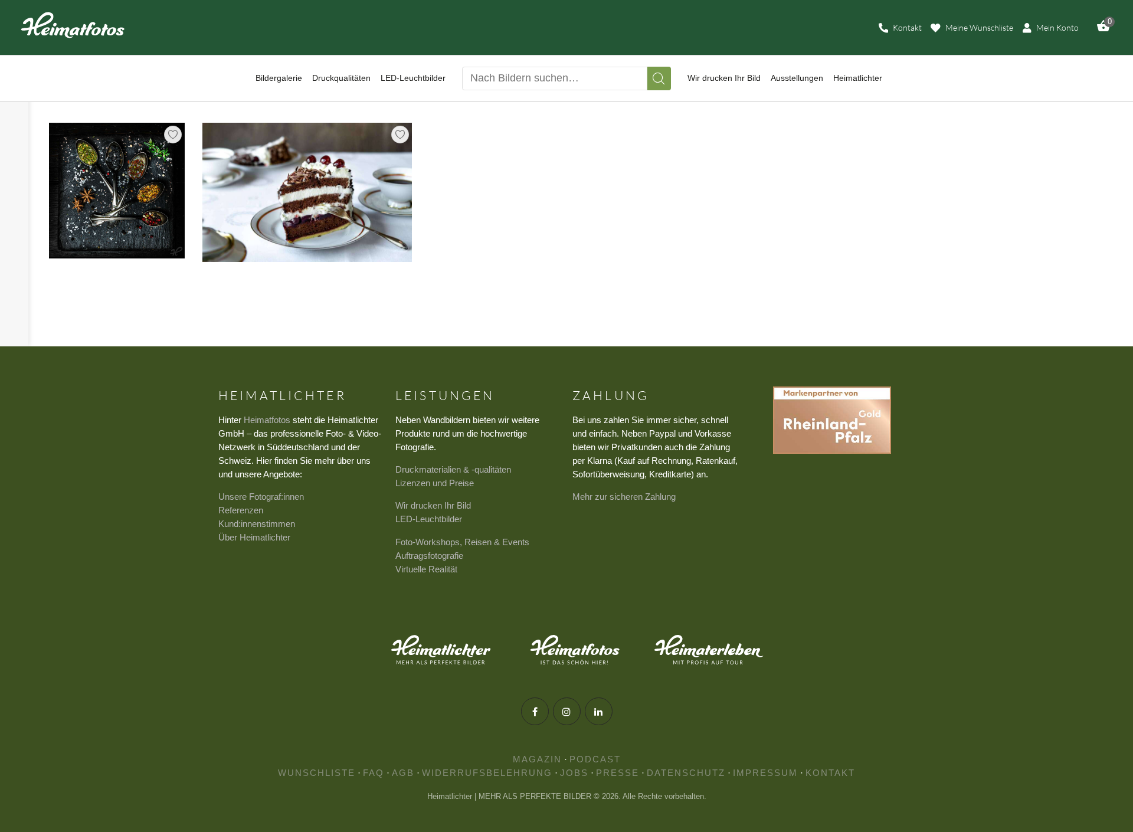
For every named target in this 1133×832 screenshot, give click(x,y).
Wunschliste (316, 773)
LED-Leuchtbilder (428, 519)
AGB (403, 773)
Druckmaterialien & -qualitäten (453, 469)
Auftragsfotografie (429, 556)
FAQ (373, 773)
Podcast (595, 759)
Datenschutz (686, 773)
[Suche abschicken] (659, 78)
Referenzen (240, 510)
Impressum (765, 773)
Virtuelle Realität (426, 569)
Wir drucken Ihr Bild (433, 505)
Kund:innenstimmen (256, 524)
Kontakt (830, 773)
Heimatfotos (267, 420)
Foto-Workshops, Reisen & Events (462, 542)
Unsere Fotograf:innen (261, 497)
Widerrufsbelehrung (487, 773)
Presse (617, 773)
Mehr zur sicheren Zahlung (624, 497)
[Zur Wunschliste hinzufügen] (173, 134)
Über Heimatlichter (254, 537)
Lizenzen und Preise (434, 483)
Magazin (537, 759)
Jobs (574, 773)
